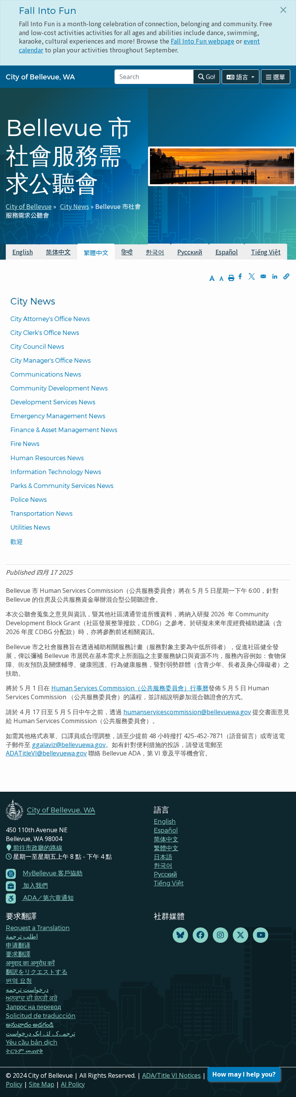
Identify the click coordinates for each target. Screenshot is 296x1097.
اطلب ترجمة (22, 936)
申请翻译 (18, 945)
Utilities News (30, 527)
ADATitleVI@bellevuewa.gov (46, 753)
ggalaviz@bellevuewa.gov (69, 744)
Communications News (45, 374)
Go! (209, 76)
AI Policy (73, 1084)
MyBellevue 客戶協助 (52, 873)
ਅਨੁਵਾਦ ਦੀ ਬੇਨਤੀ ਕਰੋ (31, 997)
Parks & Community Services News (61, 485)
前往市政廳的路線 (37, 847)
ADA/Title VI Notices (171, 1075)
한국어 (155, 251)
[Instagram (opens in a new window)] (220, 935)
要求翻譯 (18, 953)
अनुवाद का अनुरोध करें (30, 962)
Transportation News (41, 513)
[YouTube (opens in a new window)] (260, 935)
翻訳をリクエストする (36, 971)
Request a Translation (38, 927)
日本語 (163, 856)
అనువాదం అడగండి (30, 1024)
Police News (28, 499)
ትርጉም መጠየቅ (24, 1050)
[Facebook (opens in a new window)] (200, 935)
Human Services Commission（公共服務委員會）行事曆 (130, 688)
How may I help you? (244, 1074)
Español (226, 251)
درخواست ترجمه (27, 989)
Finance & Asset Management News (63, 429)
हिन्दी (127, 251)
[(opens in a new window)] (180, 935)
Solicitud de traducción (41, 1015)
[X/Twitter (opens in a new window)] (240, 935)
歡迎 (16, 541)
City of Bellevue (29, 206)
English (22, 251)
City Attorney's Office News (50, 318)
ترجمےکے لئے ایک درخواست (40, 1033)
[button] (286, 276)
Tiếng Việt (266, 251)
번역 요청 (19, 980)
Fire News (24, 443)
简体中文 (58, 251)
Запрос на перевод (33, 1006)
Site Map (41, 1084)
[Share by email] (263, 276)
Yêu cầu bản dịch (31, 1042)
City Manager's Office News (50, 360)
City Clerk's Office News (44, 332)
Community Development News (59, 388)
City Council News (37, 346)
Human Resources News (47, 457)
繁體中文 (166, 847)
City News (74, 206)
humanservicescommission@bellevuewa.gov (187, 712)
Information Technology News (55, 471)
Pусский (165, 874)
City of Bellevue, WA (40, 76)
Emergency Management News (57, 415)
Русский (189, 251)
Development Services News (52, 401)
